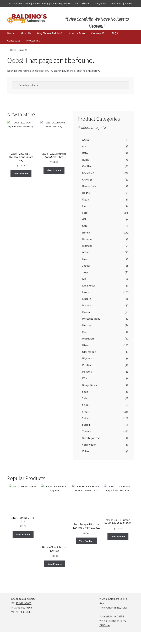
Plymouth (88, 358)
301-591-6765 (24, 607)
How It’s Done (77, 33)
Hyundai (87, 245)
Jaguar (86, 265)
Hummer (87, 239)
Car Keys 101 (98, 33)
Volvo (85, 451)
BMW (85, 153)
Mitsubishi (88, 338)
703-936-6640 (23, 612)
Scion (85, 405)
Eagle (85, 199)
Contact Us (13, 40)
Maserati (87, 305)
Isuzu (85, 259)
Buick (85, 159)
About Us (25, 33)
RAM (85, 378)
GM (84, 219)
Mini (84, 332)
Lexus (85, 292)
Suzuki (86, 424)
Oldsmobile (89, 352)
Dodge (86, 192)
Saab (85, 391)
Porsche (87, 371)
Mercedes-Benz (91, 318)
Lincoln (86, 298)
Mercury (86, 325)
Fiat (84, 206)
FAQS (115, 33)
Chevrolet (88, 173)
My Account (33, 40)
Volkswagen (89, 444)
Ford (85, 212)
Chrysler (87, 179)
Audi (84, 146)
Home (10, 33)
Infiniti (86, 252)
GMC (85, 226)
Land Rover (88, 285)
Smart (86, 411)
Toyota (86, 431)
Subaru (86, 418)
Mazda (86, 312)
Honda (86, 232)
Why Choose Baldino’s (50, 33)
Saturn (86, 398)
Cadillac (86, 166)
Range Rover (89, 385)
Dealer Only (89, 186)
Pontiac (86, 365)
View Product (21, 173)
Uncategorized (91, 438)
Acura (85, 139)
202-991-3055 (23, 603)
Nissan (86, 345)
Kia (84, 279)
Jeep (85, 272)
